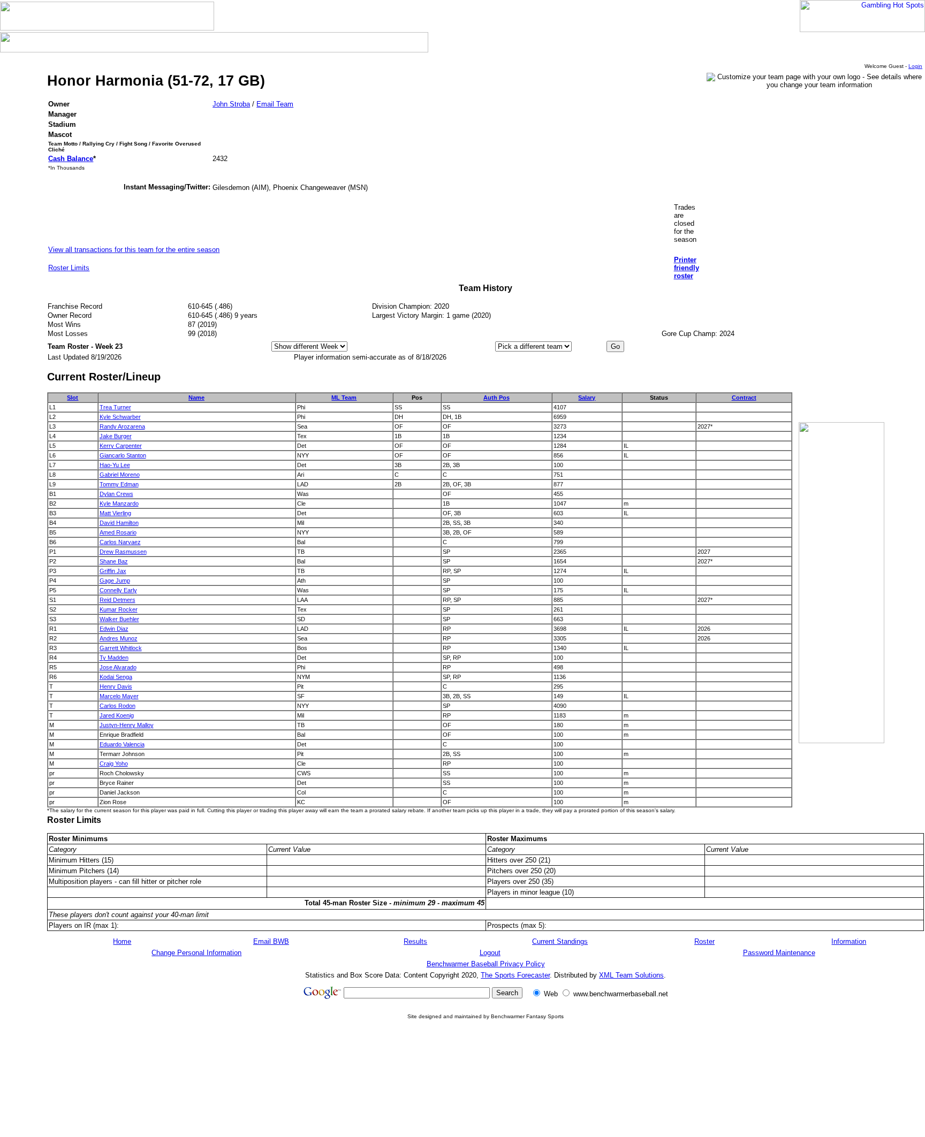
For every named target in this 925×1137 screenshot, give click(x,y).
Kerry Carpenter (121, 445)
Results (415, 941)
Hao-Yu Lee (115, 465)
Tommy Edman (119, 484)
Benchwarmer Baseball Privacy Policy (486, 964)
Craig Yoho (114, 763)
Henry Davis (116, 686)
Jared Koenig (117, 715)
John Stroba (231, 104)
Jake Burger (116, 436)
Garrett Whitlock (121, 648)
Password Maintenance (779, 953)
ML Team (344, 397)
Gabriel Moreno (120, 474)
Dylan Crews (116, 494)
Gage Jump (115, 580)
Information (848, 941)
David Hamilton (119, 523)
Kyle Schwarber (120, 417)
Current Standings (560, 941)
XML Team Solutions (631, 975)
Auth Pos (496, 397)
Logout (490, 953)
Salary (586, 397)
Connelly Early (118, 590)
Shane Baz (114, 561)
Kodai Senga (116, 677)
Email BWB (271, 941)
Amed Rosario (118, 532)
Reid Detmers (117, 600)
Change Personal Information (196, 953)
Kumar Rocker (119, 609)
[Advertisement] (485, 1104)
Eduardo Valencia (122, 744)
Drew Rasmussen (123, 551)
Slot (72, 397)
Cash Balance (70, 159)
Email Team (274, 104)
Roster (704, 941)
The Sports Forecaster (515, 975)
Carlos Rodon (117, 706)
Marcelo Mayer (119, 696)
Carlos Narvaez (120, 542)
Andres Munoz (119, 638)
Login (915, 66)
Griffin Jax (113, 571)
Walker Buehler (119, 619)
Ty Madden (114, 657)
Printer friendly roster (686, 268)
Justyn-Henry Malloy (127, 725)
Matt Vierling (115, 513)
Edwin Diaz (114, 628)
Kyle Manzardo (119, 503)
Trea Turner (115, 407)
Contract (744, 397)
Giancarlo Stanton (123, 455)
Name (196, 397)
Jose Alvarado (118, 667)
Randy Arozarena (122, 426)
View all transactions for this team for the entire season (133, 250)
